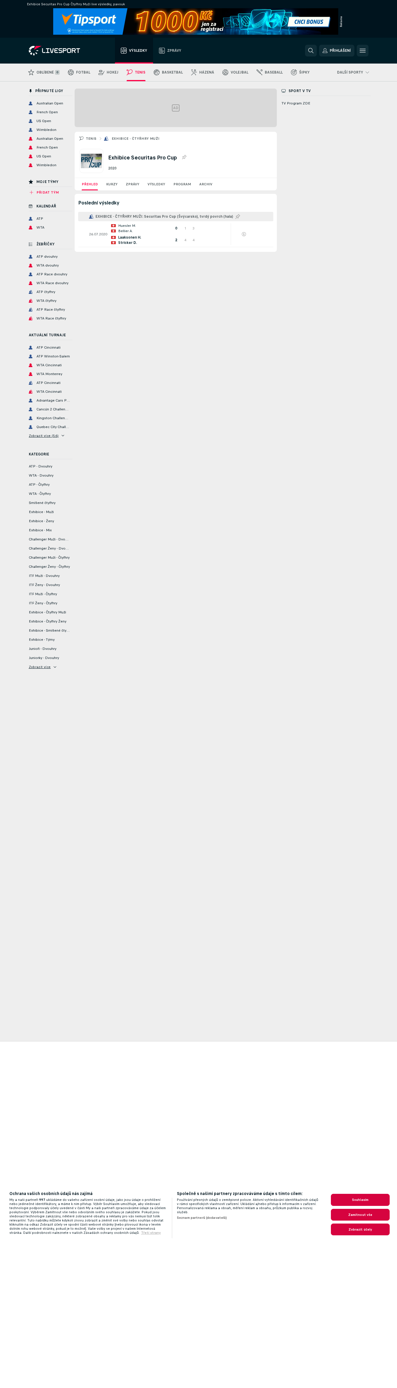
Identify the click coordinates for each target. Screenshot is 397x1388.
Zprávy (132, 184)
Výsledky (156, 184)
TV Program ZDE (296, 103)
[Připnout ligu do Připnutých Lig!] (184, 157)
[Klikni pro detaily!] (175, 234)
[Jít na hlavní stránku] (62, 50)
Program (182, 184)
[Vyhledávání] (311, 50)
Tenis (91, 139)
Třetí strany (151, 1233)
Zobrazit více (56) (44, 436)
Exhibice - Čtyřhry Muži (136, 139)
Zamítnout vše (360, 1215)
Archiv (205, 184)
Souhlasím (360, 1200)
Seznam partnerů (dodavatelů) (202, 1218)
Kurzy (112, 184)
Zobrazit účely (360, 1229)
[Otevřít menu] (362, 50)
